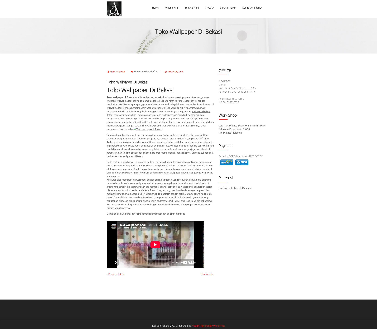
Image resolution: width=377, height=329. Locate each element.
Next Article (207, 274)
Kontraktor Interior (252, 7)
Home (155, 7)
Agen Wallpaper (117, 71)
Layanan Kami (227, 7)
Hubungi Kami (171, 7)
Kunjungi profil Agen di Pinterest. (235, 188)
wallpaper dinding (201, 111)
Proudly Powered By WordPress (208, 325)
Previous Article (116, 274)
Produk (209, 7)
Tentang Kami (192, 7)
